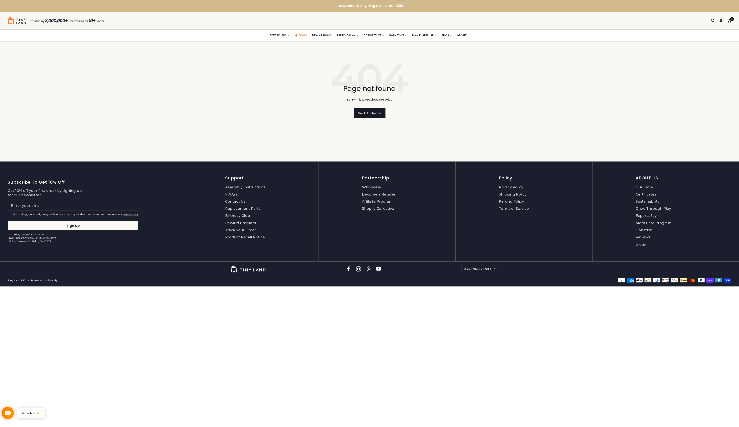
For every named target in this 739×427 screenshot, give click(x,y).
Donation (644, 230)
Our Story (644, 187)
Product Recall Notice (245, 237)
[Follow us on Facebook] (349, 269)
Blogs (641, 244)
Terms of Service (514, 208)
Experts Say (646, 216)
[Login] (721, 20)
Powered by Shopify (44, 280)
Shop (445, 35)
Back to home (370, 113)
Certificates (646, 194)
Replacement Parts (242, 208)
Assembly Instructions (245, 187)
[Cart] (729, 20)
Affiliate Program (377, 201)
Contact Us (235, 201)
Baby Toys (396, 35)
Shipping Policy (513, 194)
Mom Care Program (653, 223)
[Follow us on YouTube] (379, 269)
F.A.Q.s (231, 194)
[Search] (713, 20)
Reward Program (240, 223)
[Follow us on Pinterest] (369, 269)
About (462, 35)
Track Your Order (240, 230)
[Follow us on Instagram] (359, 269)
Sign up (73, 225)
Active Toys (372, 35)
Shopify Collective (378, 208)
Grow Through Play (653, 208)
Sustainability (647, 201)
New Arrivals (322, 35)
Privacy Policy (511, 187)
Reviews (643, 237)
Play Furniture (423, 35)
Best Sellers (278, 35)
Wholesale (371, 187)
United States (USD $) (478, 269)
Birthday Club (237, 216)
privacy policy (130, 214)
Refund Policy (511, 201)
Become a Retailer (378, 194)
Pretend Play (346, 35)
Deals (303, 35)
